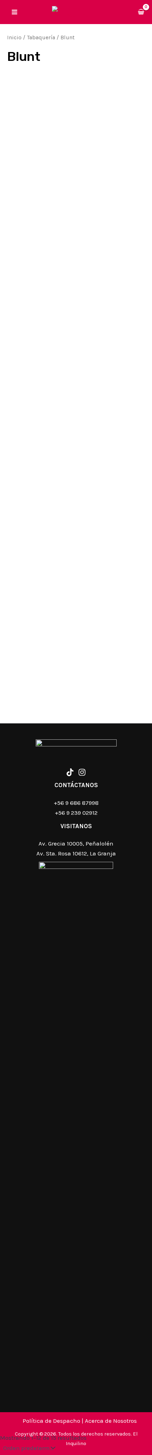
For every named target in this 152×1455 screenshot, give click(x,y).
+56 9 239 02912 (76, 812)
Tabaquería (41, 37)
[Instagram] (82, 772)
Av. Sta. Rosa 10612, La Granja (76, 853)
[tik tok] (70, 772)
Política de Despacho (51, 1420)
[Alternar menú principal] (14, 12)
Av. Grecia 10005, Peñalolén (76, 843)
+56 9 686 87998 (76, 802)
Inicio (14, 37)
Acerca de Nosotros (111, 1420)
